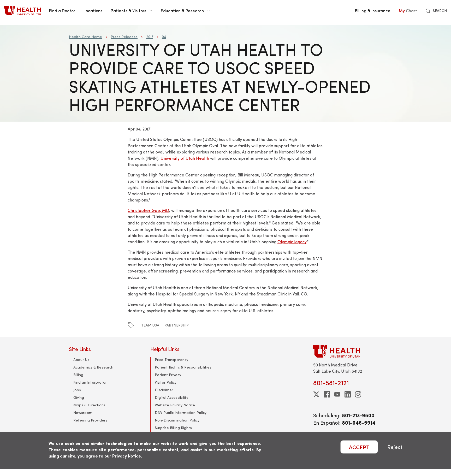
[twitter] (316, 394)
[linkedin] (348, 394)
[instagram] (358, 394)
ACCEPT (359, 446)
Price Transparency (171, 359)
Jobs (77, 389)
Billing (78, 374)
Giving (78, 397)
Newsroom (82, 412)
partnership (176, 325)
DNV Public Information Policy (180, 412)
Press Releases (124, 36)
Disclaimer (164, 389)
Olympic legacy (291, 241)
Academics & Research (93, 367)
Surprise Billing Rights (173, 427)
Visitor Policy (165, 382)
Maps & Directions (89, 404)
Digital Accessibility (171, 397)
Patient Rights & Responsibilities (183, 367)
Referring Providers (90, 420)
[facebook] (327, 394)
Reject (394, 446)
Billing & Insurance (372, 10)
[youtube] (337, 394)
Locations (93, 10)
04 (164, 36)
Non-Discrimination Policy (177, 420)
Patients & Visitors (128, 10)
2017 (149, 36)
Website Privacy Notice (175, 404)
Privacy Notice (126, 456)
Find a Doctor (62, 10)
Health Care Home (85, 36)
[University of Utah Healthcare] (347, 351)
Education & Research (182, 10)
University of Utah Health (185, 158)
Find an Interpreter (90, 382)
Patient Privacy (168, 374)
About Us (81, 359)
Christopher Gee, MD (148, 210)
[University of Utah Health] (22, 10)
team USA (150, 325)
